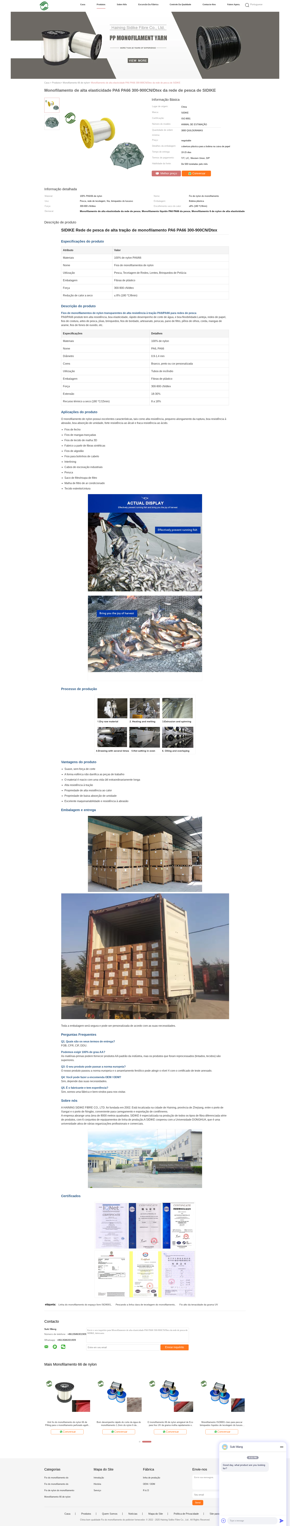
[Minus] (282, 1447)
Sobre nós (122, 4)
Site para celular (218, 1514)
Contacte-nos (209, 4)
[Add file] (223, 1520)
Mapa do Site (155, 1514)
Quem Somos (109, 1514)
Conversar (198, 173)
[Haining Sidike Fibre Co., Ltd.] (44, 5)
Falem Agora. (233, 4)
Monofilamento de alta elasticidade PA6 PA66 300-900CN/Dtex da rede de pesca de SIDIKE (135, 82)
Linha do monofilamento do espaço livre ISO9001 (84, 1304)
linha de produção (151, 1477)
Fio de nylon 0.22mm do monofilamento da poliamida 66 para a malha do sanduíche (67, 1423)
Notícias (132, 1514)
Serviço (97, 1490)
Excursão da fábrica (148, 4)
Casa (82, 4)
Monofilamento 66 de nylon (57, 1496)
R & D (146, 1490)
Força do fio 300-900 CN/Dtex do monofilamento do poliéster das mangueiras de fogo (118, 1424)
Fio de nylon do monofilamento (59, 1490)
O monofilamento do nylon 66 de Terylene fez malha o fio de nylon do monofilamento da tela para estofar (170, 1424)
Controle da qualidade (180, 4)
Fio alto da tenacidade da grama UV (198, 1304)
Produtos (101, 4)
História (97, 1484)
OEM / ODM (149, 1484)
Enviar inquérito (174, 1347)
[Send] (281, 1520)
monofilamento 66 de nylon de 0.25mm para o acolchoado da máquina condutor (222, 1423)
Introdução (99, 1477)
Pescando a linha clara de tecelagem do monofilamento (145, 1304)
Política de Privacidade (186, 1514)
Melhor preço (168, 173)
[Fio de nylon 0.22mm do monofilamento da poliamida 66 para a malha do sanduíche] (67, 1395)
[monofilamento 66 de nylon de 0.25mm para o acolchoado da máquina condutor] (222, 1395)
